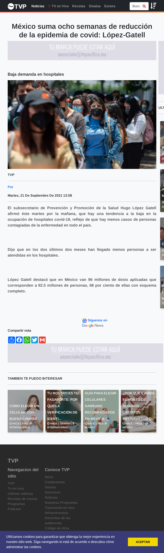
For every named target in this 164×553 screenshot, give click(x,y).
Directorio (52, 492)
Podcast (14, 509)
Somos (50, 487)
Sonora (109, 6)
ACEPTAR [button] (143, 542)
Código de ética (57, 528)
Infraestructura (56, 513)
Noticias (37, 6)
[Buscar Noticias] (144, 6)
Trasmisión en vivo (60, 507)
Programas (16, 504)
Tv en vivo (16, 488)
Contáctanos (55, 482)
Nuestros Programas (61, 502)
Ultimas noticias (20, 493)
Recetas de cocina (22, 499)
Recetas (78, 6)
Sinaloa (95, 6)
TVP (11, 483)
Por (10, 187)
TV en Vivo (60, 6)
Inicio (49, 477)
